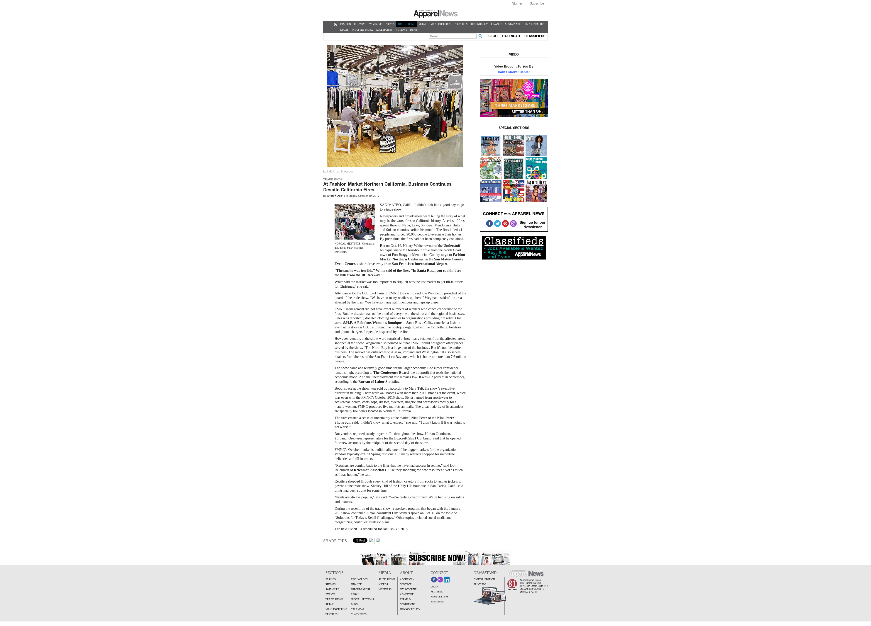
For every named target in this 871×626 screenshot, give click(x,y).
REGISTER (437, 591)
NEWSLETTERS (439, 596)
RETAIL (422, 24)
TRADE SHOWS (406, 24)
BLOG (493, 36)
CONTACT (405, 584)
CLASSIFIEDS (534, 36)
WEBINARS (385, 589)
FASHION (345, 24)
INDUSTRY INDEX (362, 29)
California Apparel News (435, 14)
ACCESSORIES (384, 29)
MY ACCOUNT (408, 589)
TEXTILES (461, 24)
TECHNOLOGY (479, 24)
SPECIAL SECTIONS (362, 599)
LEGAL (344, 29)
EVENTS (389, 24)
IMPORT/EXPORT (535, 24)
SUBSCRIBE (437, 601)
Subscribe (537, 3)
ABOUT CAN (407, 579)
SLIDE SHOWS (387, 579)
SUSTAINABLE (513, 24)
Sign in (517, 3)
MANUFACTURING (441, 24)
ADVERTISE (407, 594)
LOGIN (434, 586)
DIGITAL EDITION (484, 579)
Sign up (526, 222)
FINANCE (496, 24)
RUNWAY (359, 24)
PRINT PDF (480, 584)
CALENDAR (511, 36)
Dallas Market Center (514, 72)
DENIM (414, 29)
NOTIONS (401, 29)
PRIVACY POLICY (410, 609)
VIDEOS (383, 584)
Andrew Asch (335, 195)
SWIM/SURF (375, 24)
